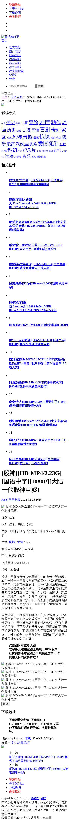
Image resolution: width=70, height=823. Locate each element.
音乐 (26, 156)
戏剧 (53, 138)
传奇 (3, 123)
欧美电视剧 (16, 71)
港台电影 (15, 63)
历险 (19, 131)
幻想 (9, 137)
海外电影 (15, 67)
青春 (19, 156)
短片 (63, 144)
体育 (18, 123)
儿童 (24, 123)
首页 (4, 40)
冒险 (33, 122)
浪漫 (26, 144)
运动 (9, 156)
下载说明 (15, 12)
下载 (28, 738)
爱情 (43, 143)
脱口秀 (45, 151)
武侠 (20, 144)
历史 (11, 129)
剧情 (44, 122)
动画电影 (15, 59)
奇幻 (56, 129)
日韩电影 (15, 55)
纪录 (20, 151)
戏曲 (58, 137)
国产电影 (15, 51)
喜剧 (45, 129)
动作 (56, 122)
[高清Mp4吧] (10, 36)
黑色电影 (41, 157)
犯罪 (54, 143)
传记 (10, 122)
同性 (35, 130)
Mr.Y (4, 499)
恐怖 (17, 137)
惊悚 (45, 137)
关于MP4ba (16, 8)
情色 (36, 137)
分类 (12, 78)
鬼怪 (34, 157)
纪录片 (13, 74)
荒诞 (51, 151)
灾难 (33, 144)
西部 (57, 150)
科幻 (12, 150)
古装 (26, 129)
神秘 (4, 151)
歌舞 (11, 144)
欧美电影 (15, 47)
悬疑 (27, 137)
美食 (38, 151)
